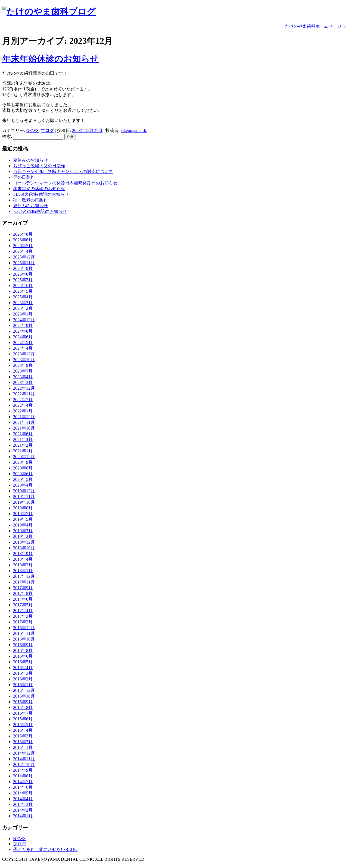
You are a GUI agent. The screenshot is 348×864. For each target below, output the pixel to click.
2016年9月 (23, 644)
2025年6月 (23, 285)
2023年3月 (23, 382)
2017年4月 (23, 610)
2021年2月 (23, 445)
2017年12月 (24, 576)
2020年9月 (23, 462)
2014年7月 (23, 781)
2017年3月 (23, 616)
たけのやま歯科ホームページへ (315, 26)
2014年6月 (23, 787)
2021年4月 (23, 439)
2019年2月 (23, 536)
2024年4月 (23, 348)
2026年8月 (23, 234)
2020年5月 (23, 479)
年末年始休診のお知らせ (50, 59)
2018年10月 (24, 547)
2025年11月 (24, 262)
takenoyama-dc (134, 130)
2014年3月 (23, 804)
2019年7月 (23, 513)
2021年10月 (24, 428)
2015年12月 (24, 690)
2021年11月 (24, 422)
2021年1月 (23, 451)
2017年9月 (23, 587)
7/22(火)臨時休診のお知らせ (40, 211)
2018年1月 (23, 570)
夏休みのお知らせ (30, 160)
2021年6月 (23, 433)
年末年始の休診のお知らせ (39, 188)
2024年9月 (23, 325)
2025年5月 (23, 291)
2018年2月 (23, 565)
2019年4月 (23, 525)
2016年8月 (23, 650)
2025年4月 (23, 297)
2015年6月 (23, 719)
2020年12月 (24, 456)
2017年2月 (23, 622)
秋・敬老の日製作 (30, 200)
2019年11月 (24, 496)
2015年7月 (23, 713)
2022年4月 (23, 405)
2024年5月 (23, 342)
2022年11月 (24, 394)
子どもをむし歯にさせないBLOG (45, 849)
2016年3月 (23, 673)
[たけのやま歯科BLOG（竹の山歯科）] (49, 11)
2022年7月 (23, 399)
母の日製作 (24, 177)
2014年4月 (23, 798)
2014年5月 (23, 793)
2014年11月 (24, 758)
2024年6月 (23, 337)
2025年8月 (23, 274)
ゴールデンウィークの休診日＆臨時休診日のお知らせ (65, 183)
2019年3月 (23, 530)
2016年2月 (23, 679)
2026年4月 (23, 251)
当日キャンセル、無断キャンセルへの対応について (63, 171)
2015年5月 (23, 724)
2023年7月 (23, 371)
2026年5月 (23, 245)
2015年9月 (23, 701)
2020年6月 (23, 473)
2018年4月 (23, 559)
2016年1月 (23, 684)
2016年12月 (24, 627)
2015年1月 (23, 747)
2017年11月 (24, 582)
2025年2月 (23, 308)
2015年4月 (23, 730)
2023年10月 (24, 359)
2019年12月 (24, 490)
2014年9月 (23, 770)
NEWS (32, 130)
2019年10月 (24, 502)
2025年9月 (23, 268)
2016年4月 (23, 667)
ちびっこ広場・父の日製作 (39, 165)
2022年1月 (23, 411)
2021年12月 (24, 416)
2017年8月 (23, 593)
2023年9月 (23, 365)
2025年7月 (23, 280)
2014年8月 (23, 776)
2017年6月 (23, 599)
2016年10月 (24, 639)
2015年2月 (23, 741)
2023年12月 (24, 354)
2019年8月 (23, 508)
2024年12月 (24, 319)
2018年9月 (23, 553)
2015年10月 (24, 696)
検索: (7, 136)
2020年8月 (23, 468)
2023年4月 (23, 376)
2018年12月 (24, 542)
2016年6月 (23, 656)
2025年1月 (23, 314)
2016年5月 (23, 662)
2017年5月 (23, 605)
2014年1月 (23, 815)
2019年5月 (23, 519)
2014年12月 (24, 753)
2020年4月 (23, 485)
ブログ (47, 130)
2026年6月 (23, 240)
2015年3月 (23, 736)
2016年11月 (24, 633)
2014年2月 (23, 810)
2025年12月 (24, 257)
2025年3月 (23, 302)
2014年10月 (24, 764)
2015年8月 (23, 707)
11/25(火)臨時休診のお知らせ (41, 194)
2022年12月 (24, 388)
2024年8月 (23, 331)
